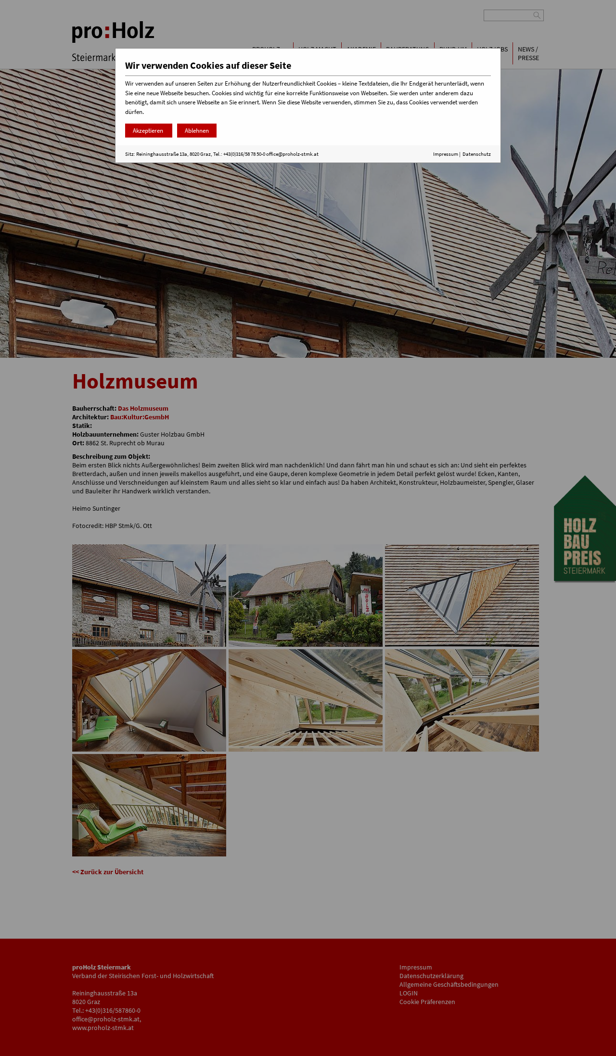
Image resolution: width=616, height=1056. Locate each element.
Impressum (445, 154)
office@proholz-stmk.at (292, 154)
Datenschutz (476, 154)
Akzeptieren (149, 130)
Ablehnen (197, 130)
